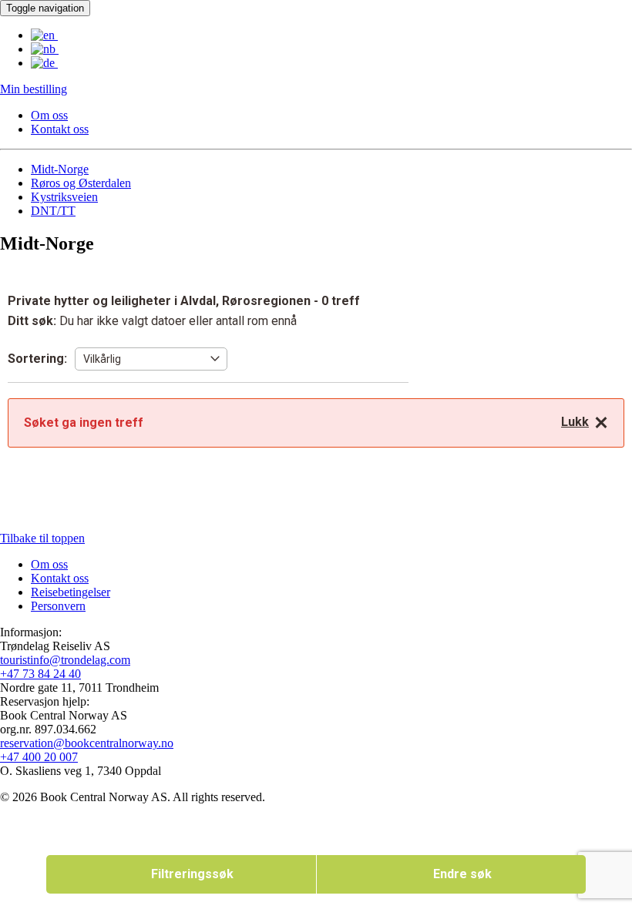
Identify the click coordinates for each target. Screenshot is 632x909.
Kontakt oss (60, 129)
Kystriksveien (64, 196)
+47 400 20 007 (39, 756)
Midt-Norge (60, 169)
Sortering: (37, 358)
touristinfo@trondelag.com (65, 659)
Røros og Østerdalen (81, 183)
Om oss (49, 115)
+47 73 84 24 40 (40, 673)
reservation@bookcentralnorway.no (86, 743)
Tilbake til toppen (42, 538)
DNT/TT (53, 210)
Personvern (58, 605)
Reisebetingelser (70, 592)
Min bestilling (33, 89)
